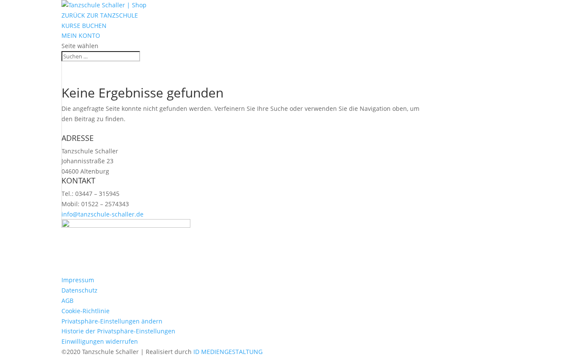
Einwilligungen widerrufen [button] (99, 341)
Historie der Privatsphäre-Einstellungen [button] (118, 331)
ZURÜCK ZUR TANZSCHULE (99, 15)
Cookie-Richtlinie (85, 311)
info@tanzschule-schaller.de (102, 214)
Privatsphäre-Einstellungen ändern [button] (111, 321)
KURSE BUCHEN (84, 25)
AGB (67, 300)
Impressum (77, 280)
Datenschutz (79, 290)
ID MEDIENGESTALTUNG (228, 352)
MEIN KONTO (80, 35)
